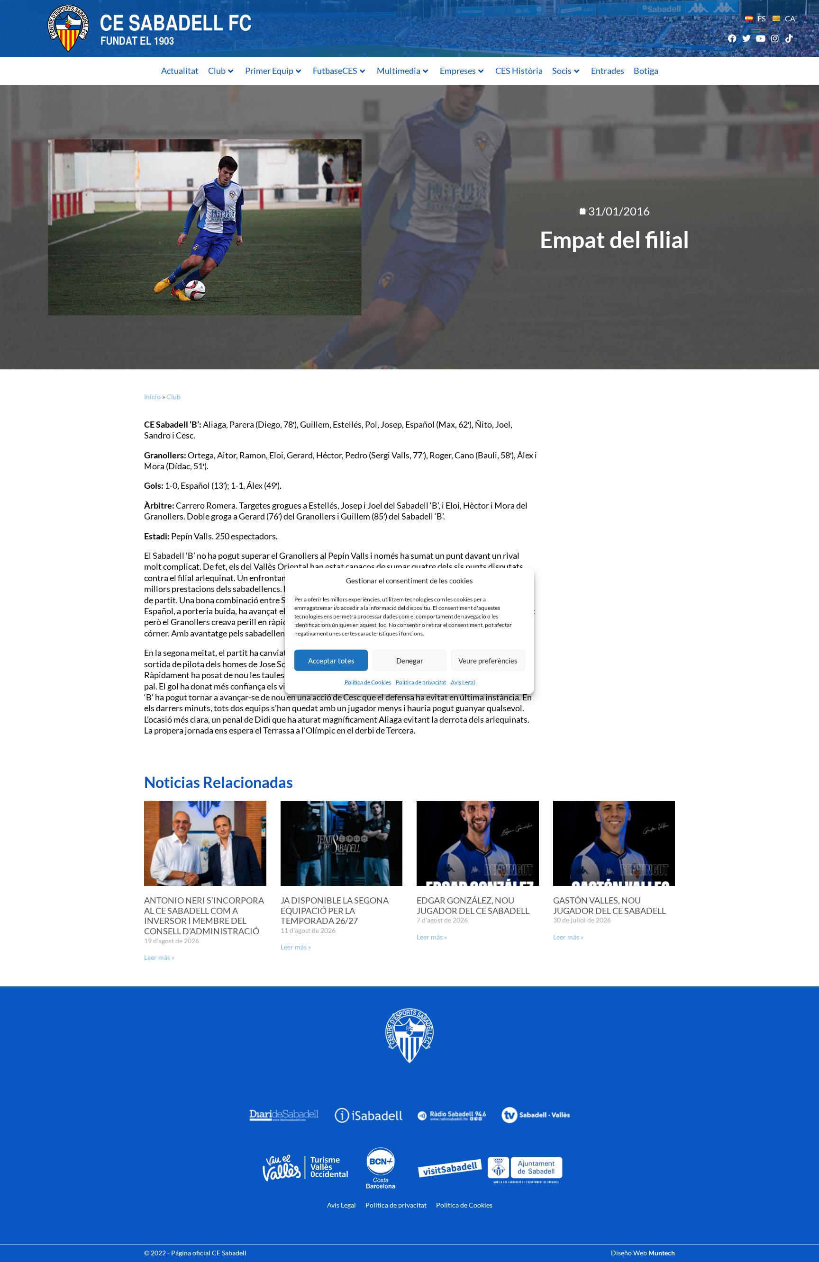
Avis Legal (463, 682)
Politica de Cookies (368, 682)
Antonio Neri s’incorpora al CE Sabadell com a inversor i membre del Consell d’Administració (204, 915)
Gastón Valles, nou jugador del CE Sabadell (609, 905)
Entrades (607, 70)
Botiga (646, 70)
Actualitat (180, 70)
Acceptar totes (331, 660)
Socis (562, 70)
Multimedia (398, 70)
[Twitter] (746, 38)
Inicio (152, 397)
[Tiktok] (789, 38)
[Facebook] (732, 38)
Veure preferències (488, 660)
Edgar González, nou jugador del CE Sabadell (473, 905)
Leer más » (159, 957)
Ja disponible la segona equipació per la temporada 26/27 (335, 910)
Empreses (458, 70)
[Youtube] (760, 38)
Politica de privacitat (421, 682)
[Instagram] (775, 38)
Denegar (409, 660)
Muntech (661, 1253)
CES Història (519, 70)
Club (217, 70)
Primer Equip (269, 70)
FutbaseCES (335, 70)
